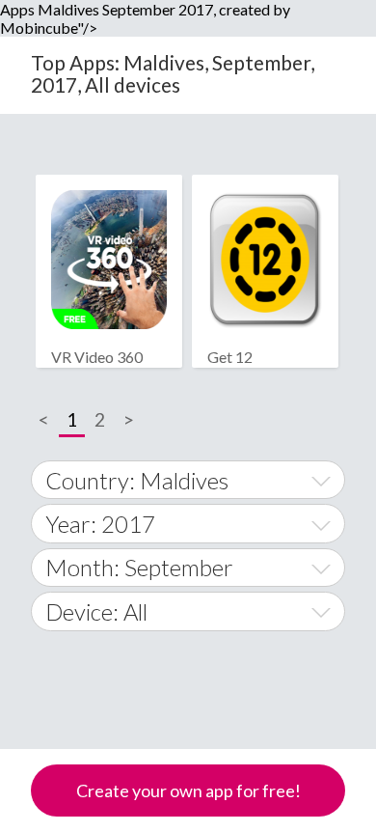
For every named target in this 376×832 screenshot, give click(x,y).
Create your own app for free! (188, 790)
